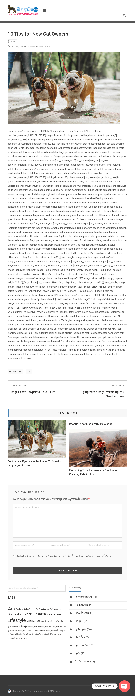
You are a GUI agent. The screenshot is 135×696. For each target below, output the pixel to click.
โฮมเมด (23, 638)
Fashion (39, 614)
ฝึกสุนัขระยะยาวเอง (39, 631)
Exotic (28, 614)
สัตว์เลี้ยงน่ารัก (28, 634)
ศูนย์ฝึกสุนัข (18, 634)
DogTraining (41, 609)
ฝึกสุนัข (79, 621)
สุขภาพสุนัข (81, 645)
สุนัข (77, 653)
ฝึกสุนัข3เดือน (58, 627)
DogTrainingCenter (54, 609)
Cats (11, 608)
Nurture (30, 621)
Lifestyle (17, 620)
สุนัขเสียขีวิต (48, 634)
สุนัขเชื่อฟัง (39, 634)
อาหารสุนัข (58, 634)
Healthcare (15, 371)
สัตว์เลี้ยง (80, 637)
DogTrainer (30, 609)
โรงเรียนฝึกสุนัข (14, 638)
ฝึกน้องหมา (16, 627)
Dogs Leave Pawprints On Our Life (33, 392)
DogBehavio (21, 609)
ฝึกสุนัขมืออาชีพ (25, 631)
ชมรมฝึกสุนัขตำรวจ (47, 621)
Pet (29, 371)
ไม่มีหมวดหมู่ (82, 661)
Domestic (15, 614)
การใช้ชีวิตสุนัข (83, 596)
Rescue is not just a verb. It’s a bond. (91, 424)
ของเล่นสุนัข (81, 604)
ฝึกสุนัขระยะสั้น (53, 631)
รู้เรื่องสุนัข (12, 41)
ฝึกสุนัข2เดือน (46, 627)
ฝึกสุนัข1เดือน (35, 627)
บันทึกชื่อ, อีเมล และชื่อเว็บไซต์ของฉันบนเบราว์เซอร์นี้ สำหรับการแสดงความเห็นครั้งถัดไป (64, 556)
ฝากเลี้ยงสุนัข (82, 613)
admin (39, 46)
